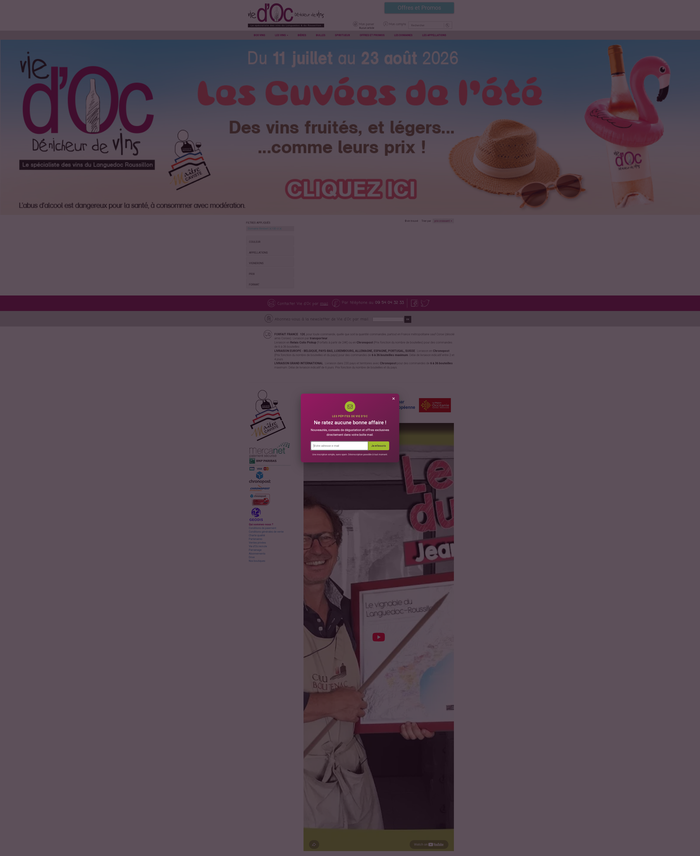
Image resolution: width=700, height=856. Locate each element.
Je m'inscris (378, 445)
